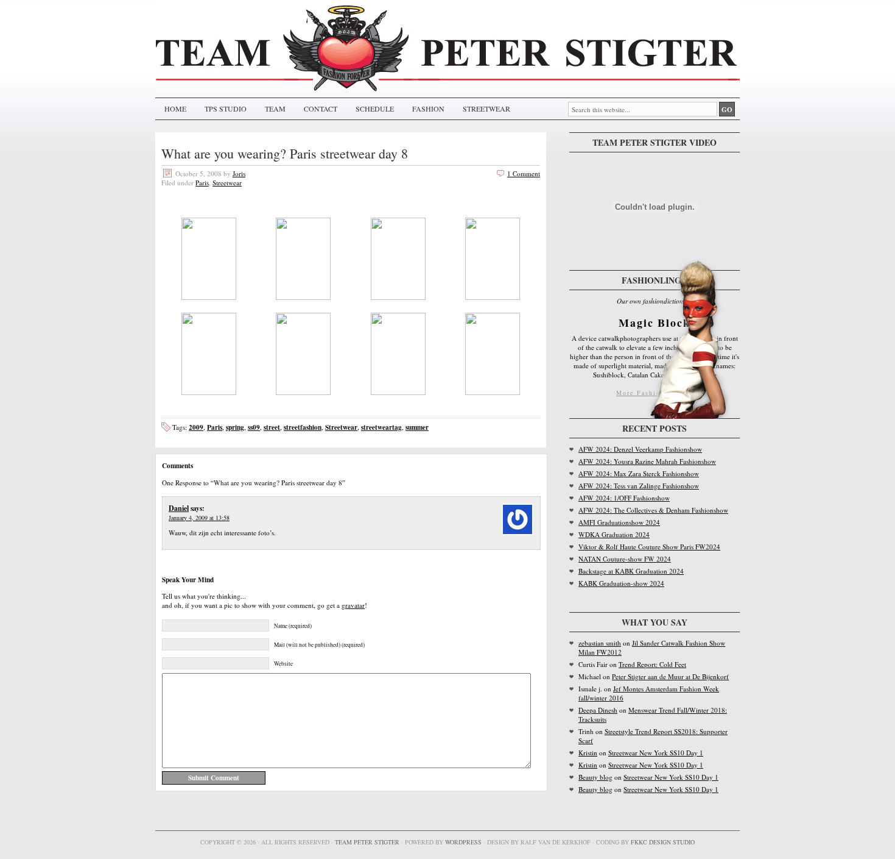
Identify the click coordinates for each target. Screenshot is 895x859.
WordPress (463, 842)
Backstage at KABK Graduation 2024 (631, 571)
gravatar (353, 605)
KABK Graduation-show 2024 (621, 583)
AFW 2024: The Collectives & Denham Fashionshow (653, 510)
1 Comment (523, 173)
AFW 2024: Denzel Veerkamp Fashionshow (640, 449)
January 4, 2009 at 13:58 (199, 517)
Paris (202, 182)
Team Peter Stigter (367, 842)
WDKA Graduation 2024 (614, 534)
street (272, 427)
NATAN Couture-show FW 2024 (624, 558)
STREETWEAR (486, 108)
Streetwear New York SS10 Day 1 (655, 752)
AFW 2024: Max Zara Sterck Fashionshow (638, 473)
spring (235, 427)
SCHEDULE (375, 108)
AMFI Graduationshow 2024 (619, 522)
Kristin (587, 752)
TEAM (275, 108)
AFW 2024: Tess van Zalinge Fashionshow (638, 485)
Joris (239, 173)
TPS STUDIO (226, 108)
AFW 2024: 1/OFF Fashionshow (624, 497)
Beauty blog (595, 777)
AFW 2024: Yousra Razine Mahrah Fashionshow (647, 461)
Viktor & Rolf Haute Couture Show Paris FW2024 (649, 546)
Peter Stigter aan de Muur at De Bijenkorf (670, 676)
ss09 (254, 427)
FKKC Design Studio (663, 842)
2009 (196, 427)
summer (417, 427)
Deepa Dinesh (597, 710)
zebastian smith (599, 642)
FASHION (428, 108)
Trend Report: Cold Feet (652, 664)
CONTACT (320, 108)
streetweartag (381, 427)
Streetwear (227, 182)
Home (175, 108)
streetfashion (302, 427)
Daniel (179, 508)
